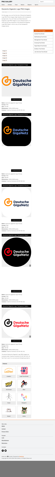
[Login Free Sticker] (24, 367)
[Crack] (9, 393)
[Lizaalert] (9, 367)
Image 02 (4, 53)
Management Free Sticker (40, 39)
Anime (24, 416)
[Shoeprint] (24, 393)
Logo (3, 437)
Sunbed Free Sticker (39, 33)
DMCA (3, 426)
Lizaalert (9, 376)
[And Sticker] (9, 380)
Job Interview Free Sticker (40, 51)
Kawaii (8, 416)
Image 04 (4, 58)
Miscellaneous (5, 440)
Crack (8, 402)
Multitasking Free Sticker (40, 36)
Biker (24, 389)
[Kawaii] (9, 407)
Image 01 (4, 50)
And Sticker (9, 389)
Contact (4, 429)
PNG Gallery (7, 1)
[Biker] (24, 380)
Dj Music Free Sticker (39, 48)
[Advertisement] (16, 38)
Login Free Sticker (24, 376)
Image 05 (4, 60)
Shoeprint (24, 402)
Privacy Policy (5, 431)
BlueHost (21, 456)
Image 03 (4, 55)
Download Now (16, 99)
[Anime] (24, 407)
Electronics (4, 443)
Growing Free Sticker (39, 42)
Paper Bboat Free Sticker (40, 45)
